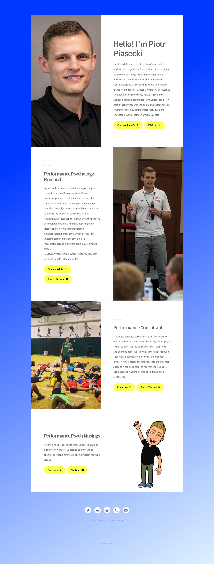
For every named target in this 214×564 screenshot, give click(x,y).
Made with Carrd (107, 543)
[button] (128, 125)
